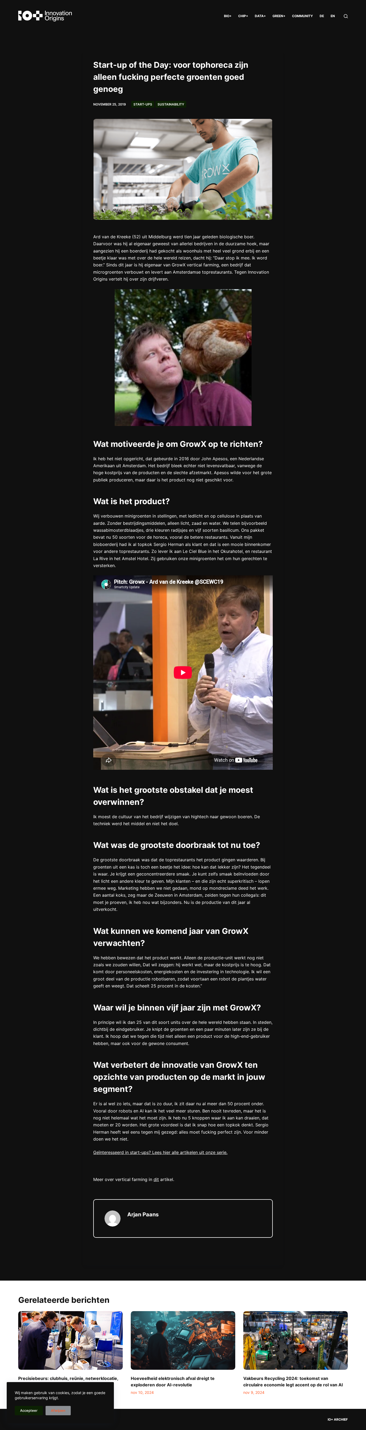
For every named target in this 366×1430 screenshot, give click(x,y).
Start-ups (142, 104)
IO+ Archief (338, 1419)
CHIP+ (243, 16)
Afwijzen (58, 1410)
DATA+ (260, 16)
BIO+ (227, 16)
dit (156, 1179)
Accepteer (29, 1410)
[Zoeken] (346, 16)
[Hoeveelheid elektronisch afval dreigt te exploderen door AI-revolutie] (183, 1340)
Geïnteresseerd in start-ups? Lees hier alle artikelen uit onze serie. (160, 1152)
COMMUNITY (302, 16)
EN (333, 16)
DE (322, 16)
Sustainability (171, 104)
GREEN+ (278, 16)
